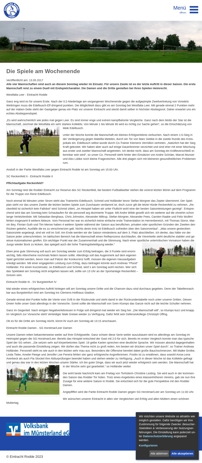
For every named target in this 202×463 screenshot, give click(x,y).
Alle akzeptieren (182, 453)
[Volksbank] (37, 434)
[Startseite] (12, 10)
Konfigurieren (148, 445)
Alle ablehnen (159, 453)
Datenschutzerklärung (158, 436)
